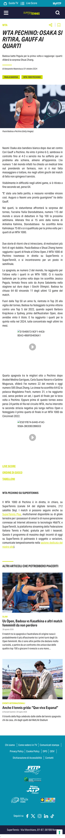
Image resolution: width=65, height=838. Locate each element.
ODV (52, 751)
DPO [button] (45, 751)
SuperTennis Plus (11, 514)
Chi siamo (10, 745)
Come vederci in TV (27, 745)
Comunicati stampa (49, 745)
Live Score (31, 3)
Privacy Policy (17, 751)
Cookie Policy (32, 751)
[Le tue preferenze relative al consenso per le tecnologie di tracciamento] (59, 832)
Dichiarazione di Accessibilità (27, 757)
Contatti (49, 757)
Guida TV (13, 3)
